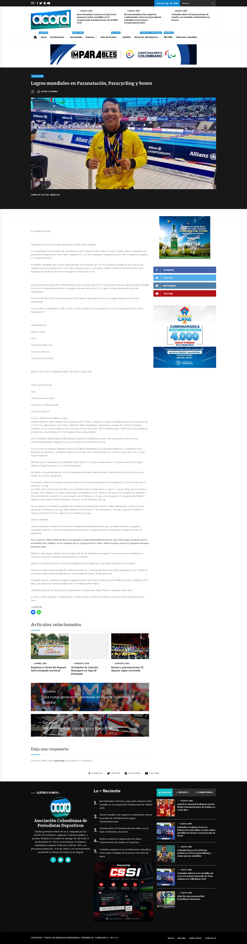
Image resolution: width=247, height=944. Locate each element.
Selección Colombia (186, 37)
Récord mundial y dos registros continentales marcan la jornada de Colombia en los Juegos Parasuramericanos (142, 18)
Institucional (57, 37)
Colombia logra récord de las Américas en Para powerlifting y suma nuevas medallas (194, 853)
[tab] (165, 792)
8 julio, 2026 (186, 823)
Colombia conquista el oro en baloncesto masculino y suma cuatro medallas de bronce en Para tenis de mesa (125, 853)
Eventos (90, 37)
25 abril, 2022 (40, 663)
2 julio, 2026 (186, 893)
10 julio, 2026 (181, 11)
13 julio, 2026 (133, 11)
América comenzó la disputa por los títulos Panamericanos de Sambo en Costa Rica (120, 840)
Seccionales (76, 35)
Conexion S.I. (102, 937)
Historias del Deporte (147, 35)
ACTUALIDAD (37, 76)
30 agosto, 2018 (81, 663)
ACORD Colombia (49, 91)
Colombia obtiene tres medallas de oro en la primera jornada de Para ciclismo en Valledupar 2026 (195, 876)
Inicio (43, 35)
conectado (59, 760)
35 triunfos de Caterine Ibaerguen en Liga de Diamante (84, 670)
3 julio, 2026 (186, 870)
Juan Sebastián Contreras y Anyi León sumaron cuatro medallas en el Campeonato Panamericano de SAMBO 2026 (97, 18)
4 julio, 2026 (186, 846)
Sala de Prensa (110, 35)
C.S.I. (116, 937)
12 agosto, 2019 (121, 663)
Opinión (126, 37)
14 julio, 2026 (86, 11)
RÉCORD (168, 35)
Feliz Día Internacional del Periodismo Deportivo (190, 897)
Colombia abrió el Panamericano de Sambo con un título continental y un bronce (191, 17)
